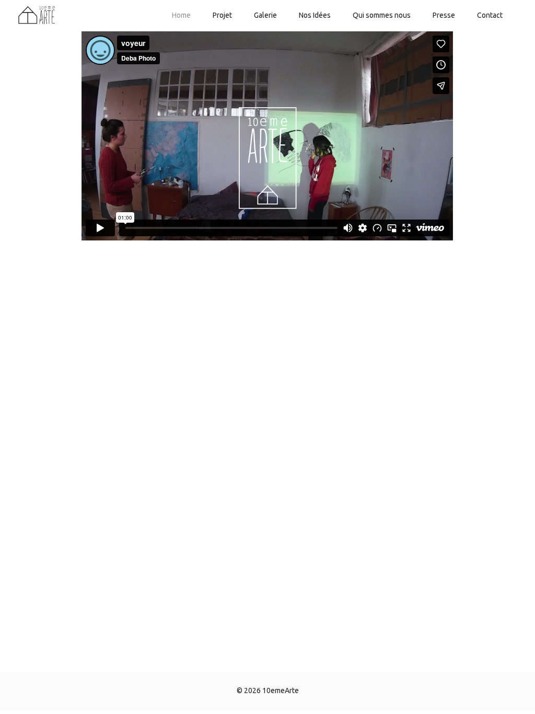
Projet (222, 15)
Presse (444, 15)
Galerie (265, 15)
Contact (490, 15)
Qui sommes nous (382, 15)
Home (181, 15)
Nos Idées (315, 15)
